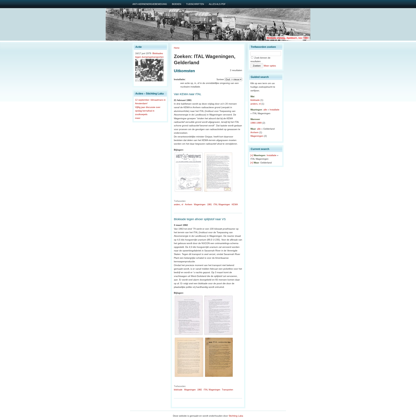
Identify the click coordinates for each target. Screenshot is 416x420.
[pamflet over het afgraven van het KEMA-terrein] (188, 191)
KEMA (235, 204)
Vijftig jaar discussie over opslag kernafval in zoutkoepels (147, 111)
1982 (199, 389)
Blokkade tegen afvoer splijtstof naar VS (200, 219)
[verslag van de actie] (218, 191)
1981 (209, 204)
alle (265, 109)
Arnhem (188, 204)
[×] (251, 155)
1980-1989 (256, 122)
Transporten (227, 389)
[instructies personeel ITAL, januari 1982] (188, 335)
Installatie (274, 109)
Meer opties (270, 65)
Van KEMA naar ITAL (187, 94)
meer (137, 118)
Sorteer (220, 79)
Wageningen (199, 204)
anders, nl (178, 204)
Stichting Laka (236, 415)
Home (176, 48)
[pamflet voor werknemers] (219, 377)
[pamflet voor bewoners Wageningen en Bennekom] (189, 377)
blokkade (178, 389)
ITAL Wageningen (221, 204)
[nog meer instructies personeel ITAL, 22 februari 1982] (218, 335)
